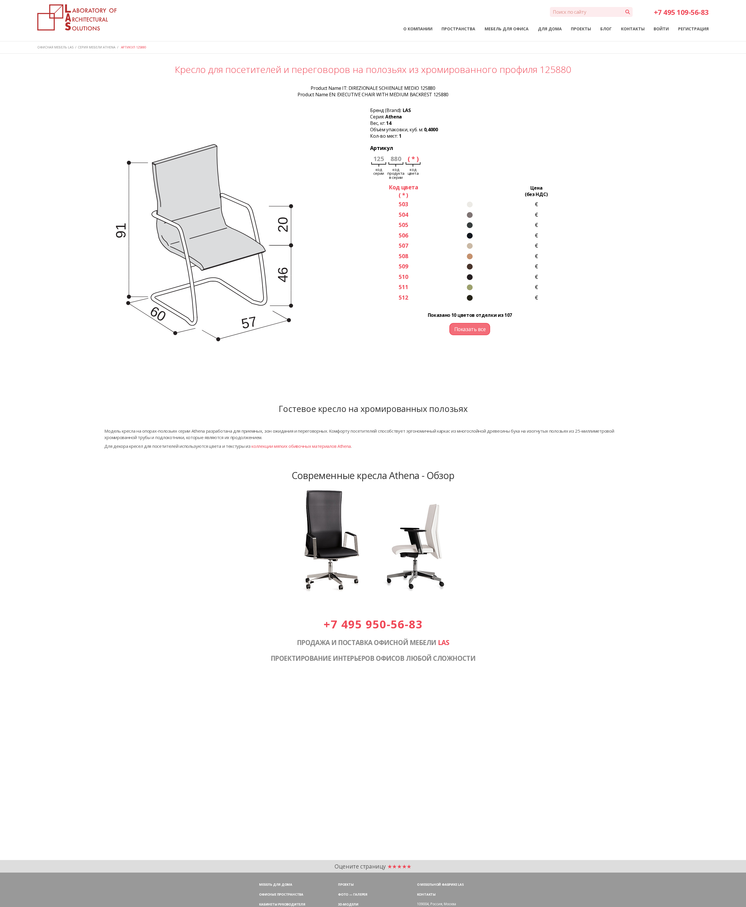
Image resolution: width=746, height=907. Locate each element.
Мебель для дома (275, 884)
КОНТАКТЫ (633, 29)
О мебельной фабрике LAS (440, 884)
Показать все (470, 329)
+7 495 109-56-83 (681, 12)
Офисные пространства (281, 894)
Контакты (426, 894)
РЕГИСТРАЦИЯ (693, 29)
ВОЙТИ (661, 29)
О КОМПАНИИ (417, 29)
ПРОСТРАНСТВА (458, 29)
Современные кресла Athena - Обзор (373, 475)
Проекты (345, 884)
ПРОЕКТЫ (581, 29)
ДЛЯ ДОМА (550, 29)
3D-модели (348, 904)
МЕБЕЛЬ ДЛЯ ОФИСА (507, 29)
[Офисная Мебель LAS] (77, 17)
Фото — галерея (352, 894)
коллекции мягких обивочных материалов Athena (301, 446)
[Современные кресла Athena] (373, 591)
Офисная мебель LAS (55, 47)
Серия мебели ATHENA (96, 47)
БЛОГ (606, 29)
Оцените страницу (373, 866)
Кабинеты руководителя (282, 904)
